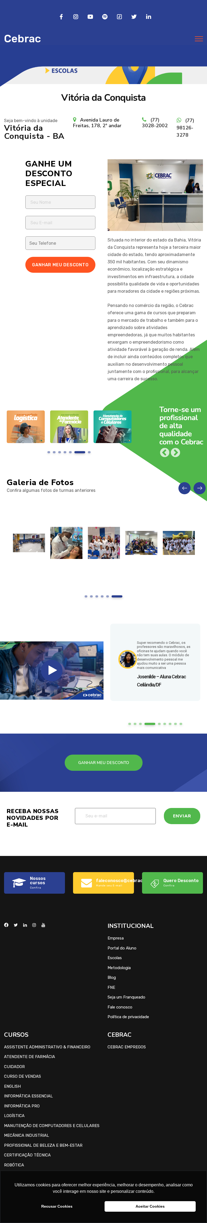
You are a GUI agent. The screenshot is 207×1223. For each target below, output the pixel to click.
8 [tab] (175, 724)
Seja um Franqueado (126, 997)
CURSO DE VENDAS (22, 1076)
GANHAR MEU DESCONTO (103, 762)
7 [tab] (85, 452)
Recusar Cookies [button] (57, 1206)
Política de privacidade (128, 1016)
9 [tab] (181, 724)
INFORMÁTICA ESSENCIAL (28, 1096)
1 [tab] (49, 452)
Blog (112, 977)
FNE (111, 987)
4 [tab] (65, 452)
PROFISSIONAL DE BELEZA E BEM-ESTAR (43, 1145)
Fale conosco (120, 1007)
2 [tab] (54, 452)
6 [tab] (75, 452)
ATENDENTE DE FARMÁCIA (29, 1056)
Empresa (116, 938)
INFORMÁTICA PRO (22, 1106)
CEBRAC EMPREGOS (127, 1047)
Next (175, 453)
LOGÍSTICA (14, 1115)
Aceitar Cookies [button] (150, 1206)
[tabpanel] (25, 431)
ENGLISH (12, 1086)
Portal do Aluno (122, 948)
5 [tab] (70, 452)
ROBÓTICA (14, 1165)
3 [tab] (59, 452)
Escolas (115, 957)
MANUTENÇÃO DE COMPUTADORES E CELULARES (51, 1125)
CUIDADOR (14, 1066)
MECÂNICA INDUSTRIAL (26, 1135)
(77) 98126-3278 (185, 127)
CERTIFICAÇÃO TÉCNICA (27, 1155)
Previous (164, 453)
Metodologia (119, 967)
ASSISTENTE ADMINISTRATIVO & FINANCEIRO (47, 1047)
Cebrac (22, 38)
